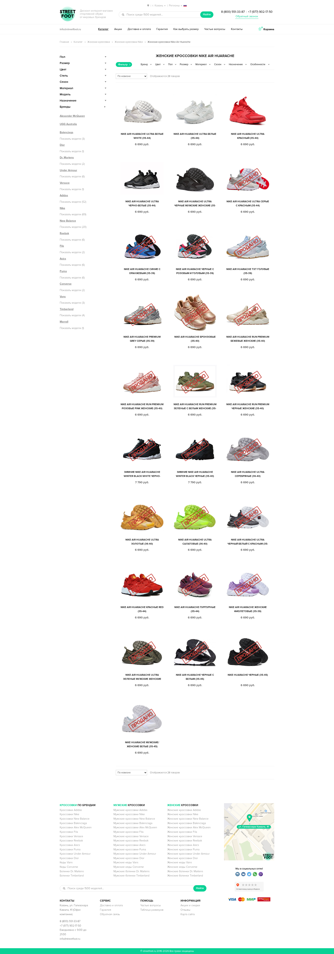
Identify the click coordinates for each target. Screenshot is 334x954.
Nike (62, 208)
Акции (118, 29)
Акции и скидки (190, 905)
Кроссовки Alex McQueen (76, 827)
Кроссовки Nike (69, 814)
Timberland (66, 309)
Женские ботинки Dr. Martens (185, 871)
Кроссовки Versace (71, 836)
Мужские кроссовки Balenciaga (132, 823)
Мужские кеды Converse (128, 867)
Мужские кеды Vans (125, 862)
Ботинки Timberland (72, 875)
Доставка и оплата (139, 29)
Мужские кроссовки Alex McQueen (135, 827)
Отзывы (185, 909)
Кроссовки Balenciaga (73, 823)
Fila (62, 246)
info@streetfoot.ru (70, 29)
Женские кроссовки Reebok (184, 840)
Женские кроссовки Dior (182, 858)
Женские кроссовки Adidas (184, 810)
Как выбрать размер (186, 29)
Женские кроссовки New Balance (188, 818)
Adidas (64, 195)
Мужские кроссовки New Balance (134, 818)
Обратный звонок (247, 16)
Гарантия (162, 29)
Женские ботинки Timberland (185, 875)
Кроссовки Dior (69, 858)
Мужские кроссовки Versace (131, 836)
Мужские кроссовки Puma (129, 849)
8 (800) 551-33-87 (233, 12)
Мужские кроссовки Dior (128, 858)
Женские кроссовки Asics (183, 845)
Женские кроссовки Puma (183, 849)
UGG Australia (68, 124)
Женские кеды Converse (182, 867)
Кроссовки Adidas (71, 810)
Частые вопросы (214, 29)
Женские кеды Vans (179, 862)
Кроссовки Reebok (71, 840)
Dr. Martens (67, 157)
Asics (63, 258)
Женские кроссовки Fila (182, 832)
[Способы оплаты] (249, 900)
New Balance (68, 220)
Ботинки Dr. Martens (72, 871)
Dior (62, 145)
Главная (64, 42)
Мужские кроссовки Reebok (130, 840)
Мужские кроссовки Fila (128, 832)
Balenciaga (66, 132)
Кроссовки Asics (70, 845)
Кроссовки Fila (69, 832)
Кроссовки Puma (70, 849)
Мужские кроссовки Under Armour (134, 853)
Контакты (237, 29)
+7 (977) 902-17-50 (260, 12)
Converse (66, 283)
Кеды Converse (69, 867)
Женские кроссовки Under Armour (188, 853)
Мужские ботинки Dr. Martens (131, 871)
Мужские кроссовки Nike (129, 814)
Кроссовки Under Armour (75, 853)
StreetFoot (68, 14)
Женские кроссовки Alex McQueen (189, 827)
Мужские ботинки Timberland (131, 875)
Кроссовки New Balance (74, 818)
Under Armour (68, 170)
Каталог (103, 29)
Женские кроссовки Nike (129, 42)
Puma (63, 271)
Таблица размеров (152, 909)
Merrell (64, 321)
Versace (65, 182)
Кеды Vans (66, 862)
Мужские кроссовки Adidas (130, 810)
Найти (207, 14)
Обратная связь (110, 914)
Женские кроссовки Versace (184, 836)
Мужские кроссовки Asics (129, 845)
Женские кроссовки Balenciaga (186, 823)
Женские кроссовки (98, 42)
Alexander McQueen (72, 116)
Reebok (64, 233)
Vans (63, 296)
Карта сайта (188, 914)
